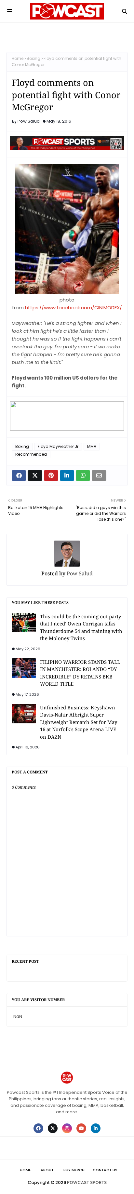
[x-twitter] (53, 1128)
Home (17, 58)
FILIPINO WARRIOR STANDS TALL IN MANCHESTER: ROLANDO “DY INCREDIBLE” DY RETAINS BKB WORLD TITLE (80, 673)
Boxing (33, 58)
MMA (91, 446)
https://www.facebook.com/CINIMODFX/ (73, 307)
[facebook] (38, 1128)
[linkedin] (95, 1128)
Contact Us (105, 1170)
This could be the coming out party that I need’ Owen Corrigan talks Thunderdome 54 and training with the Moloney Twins (81, 627)
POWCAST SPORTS (87, 1182)
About (47, 1170)
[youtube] (81, 1128)
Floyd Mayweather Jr (58, 446)
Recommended (31, 454)
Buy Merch (74, 1170)
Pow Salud (29, 121)
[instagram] (67, 1128)
